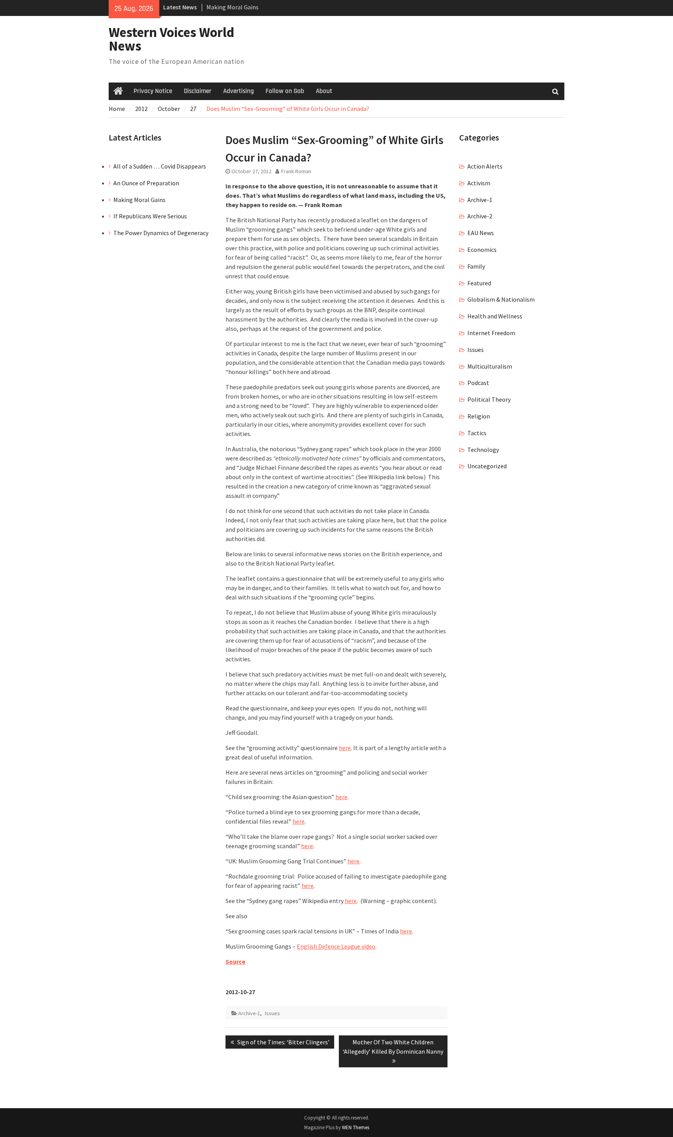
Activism (478, 183)
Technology (483, 449)
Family (476, 266)
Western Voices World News (171, 39)
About (324, 91)
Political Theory (489, 399)
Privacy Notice (153, 91)
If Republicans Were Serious (150, 216)
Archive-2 (479, 216)
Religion (478, 416)
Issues (272, 1013)
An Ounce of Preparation (146, 183)
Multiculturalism (489, 366)
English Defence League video (336, 946)
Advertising (238, 91)
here (345, 748)
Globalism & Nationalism (501, 299)
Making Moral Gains (232, 7)
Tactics (476, 433)
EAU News (480, 233)
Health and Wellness (494, 316)
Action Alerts (484, 166)
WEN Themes (355, 1127)
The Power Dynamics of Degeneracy (160, 233)
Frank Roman (296, 171)
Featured (479, 283)
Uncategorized (487, 466)
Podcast (478, 383)
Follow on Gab (285, 91)
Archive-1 (249, 1013)
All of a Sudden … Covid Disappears (159, 166)
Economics (482, 249)
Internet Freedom (491, 333)
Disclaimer (197, 91)
